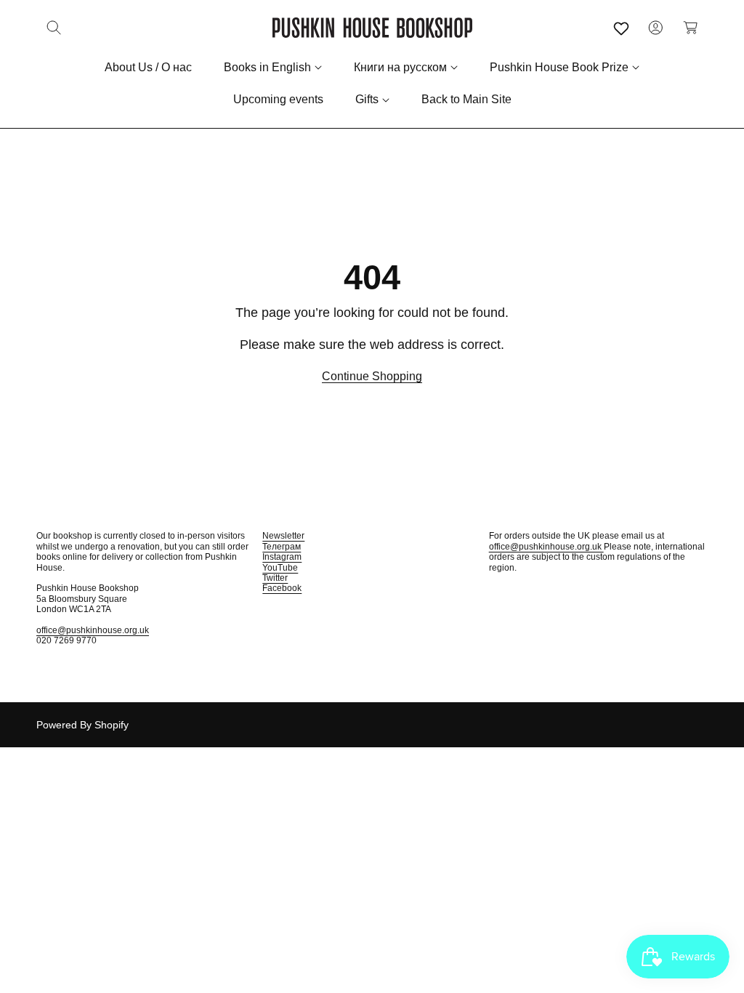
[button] (53, 28)
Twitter (275, 578)
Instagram (282, 557)
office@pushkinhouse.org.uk (92, 630)
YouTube (280, 568)
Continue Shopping (372, 376)
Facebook (282, 588)
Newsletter (283, 536)
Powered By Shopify (82, 725)
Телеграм (281, 547)
